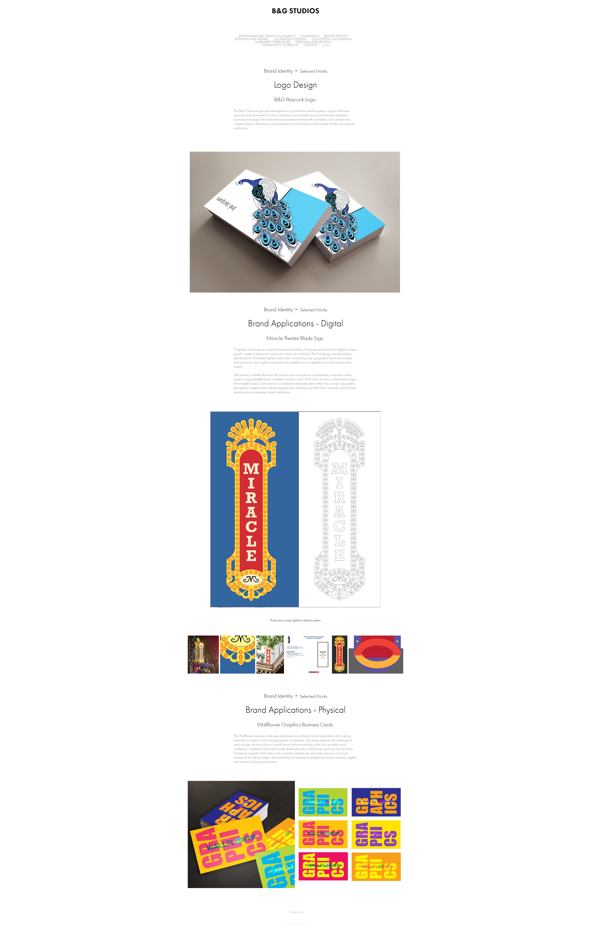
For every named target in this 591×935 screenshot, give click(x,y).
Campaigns (310, 36)
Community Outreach (280, 45)
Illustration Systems (290, 39)
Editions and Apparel (252, 39)
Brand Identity (336, 36)
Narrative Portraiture (272, 42)
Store (326, 45)
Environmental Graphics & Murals (266, 36)
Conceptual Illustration (332, 39)
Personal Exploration (313, 42)
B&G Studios (295, 10)
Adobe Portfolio (300, 924)
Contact (310, 45)
